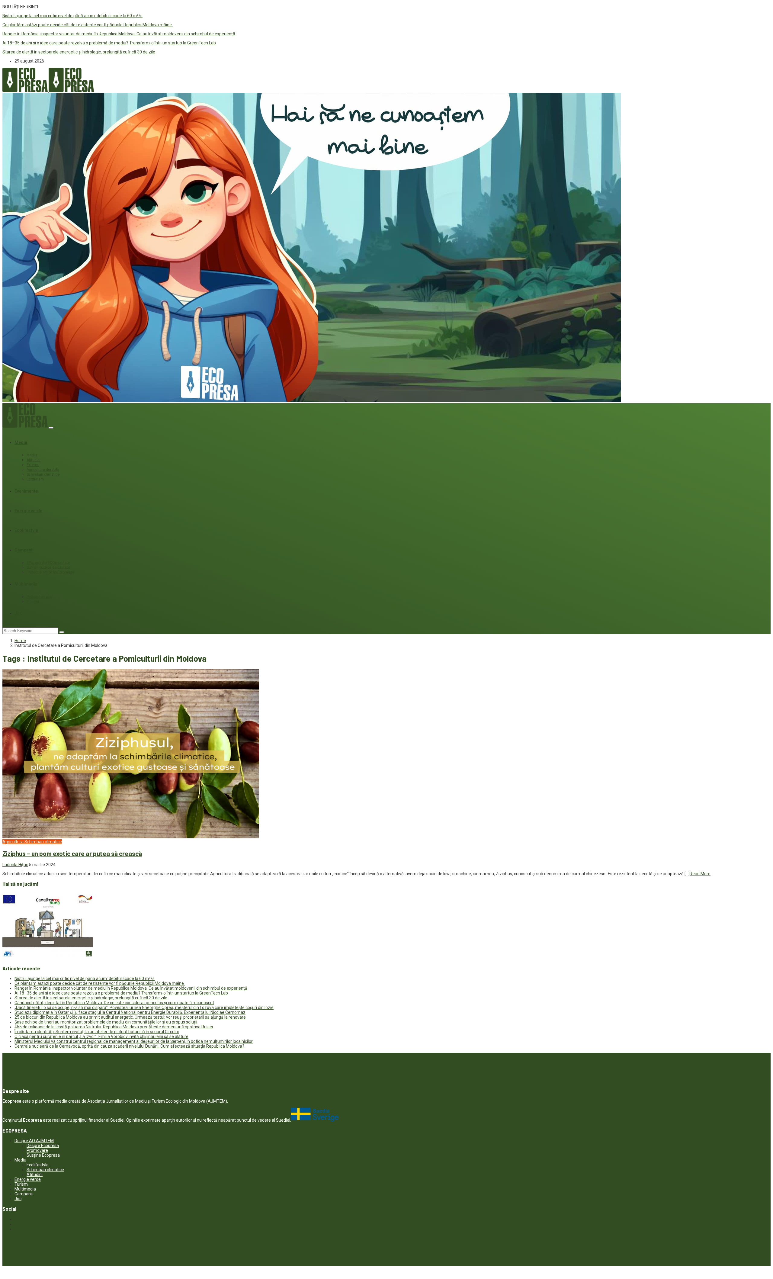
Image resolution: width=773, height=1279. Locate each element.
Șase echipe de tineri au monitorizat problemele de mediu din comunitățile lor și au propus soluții (105, 1022)
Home (20, 640)
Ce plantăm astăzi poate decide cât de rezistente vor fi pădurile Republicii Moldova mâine (87, 24)
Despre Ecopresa (43, 1145)
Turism (21, 1184)
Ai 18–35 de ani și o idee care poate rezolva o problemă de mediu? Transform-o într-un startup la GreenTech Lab (109, 42)
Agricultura (13, 841)
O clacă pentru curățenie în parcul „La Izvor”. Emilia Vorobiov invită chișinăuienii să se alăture (101, 1036)
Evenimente (26, 491)
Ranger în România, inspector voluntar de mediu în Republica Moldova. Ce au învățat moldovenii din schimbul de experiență (118, 33)
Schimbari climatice (43, 474)
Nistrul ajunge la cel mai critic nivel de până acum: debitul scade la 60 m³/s (72, 15)
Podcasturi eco (39, 597)
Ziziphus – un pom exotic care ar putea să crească (72, 853)
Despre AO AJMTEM (34, 1140)
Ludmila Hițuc (15, 864)
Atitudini (33, 460)
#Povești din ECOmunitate (48, 563)
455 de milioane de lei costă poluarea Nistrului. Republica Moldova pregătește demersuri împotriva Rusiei (113, 1026)
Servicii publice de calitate (48, 567)
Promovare (37, 1150)
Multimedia (25, 584)
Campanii (24, 550)
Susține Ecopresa (43, 1155)
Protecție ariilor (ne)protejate (50, 572)
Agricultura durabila (43, 470)
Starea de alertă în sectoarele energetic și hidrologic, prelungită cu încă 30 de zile (78, 52)
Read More (700, 873)
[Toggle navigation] (51, 428)
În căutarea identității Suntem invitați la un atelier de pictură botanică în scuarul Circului (96, 1031)
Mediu (20, 442)
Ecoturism (35, 479)
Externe (33, 465)
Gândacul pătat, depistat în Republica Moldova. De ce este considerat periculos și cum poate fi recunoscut (114, 1002)
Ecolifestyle (26, 530)
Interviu (33, 601)
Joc (18, 613)
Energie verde (28, 510)
